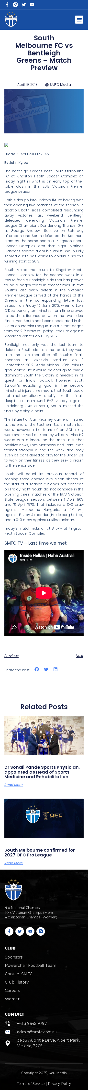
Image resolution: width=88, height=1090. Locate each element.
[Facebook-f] (7, 4)
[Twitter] (24, 4)
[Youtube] (30, 931)
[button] (79, 20)
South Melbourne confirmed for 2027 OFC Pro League (39, 852)
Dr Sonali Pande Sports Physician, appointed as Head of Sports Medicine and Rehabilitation (42, 772)
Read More (13, 784)
